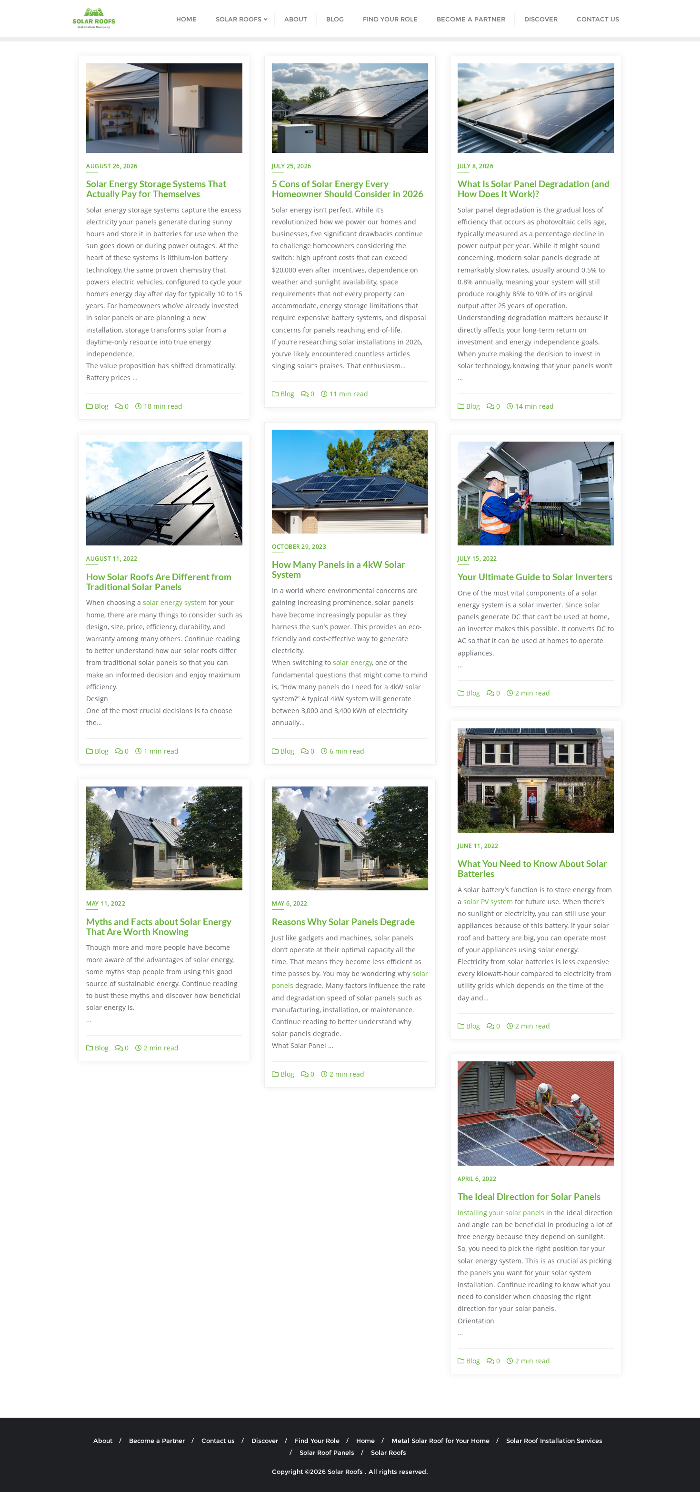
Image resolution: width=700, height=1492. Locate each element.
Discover (264, 1440)
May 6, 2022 (290, 903)
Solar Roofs (388, 1452)
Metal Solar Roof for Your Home (440, 1440)
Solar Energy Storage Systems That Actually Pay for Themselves (156, 188)
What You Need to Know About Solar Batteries (532, 868)
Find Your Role (317, 1440)
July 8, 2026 (475, 166)
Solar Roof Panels (327, 1452)
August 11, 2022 (112, 558)
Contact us (218, 1440)
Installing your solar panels (501, 1212)
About (102, 1440)
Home (365, 1440)
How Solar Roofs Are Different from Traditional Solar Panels (158, 581)
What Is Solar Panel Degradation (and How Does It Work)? (534, 188)
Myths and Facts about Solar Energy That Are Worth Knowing (158, 926)
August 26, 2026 (112, 166)
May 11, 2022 (105, 903)
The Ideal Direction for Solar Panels (529, 1196)
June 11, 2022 (478, 846)
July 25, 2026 (291, 166)
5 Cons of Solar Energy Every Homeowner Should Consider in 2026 (347, 188)
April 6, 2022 (477, 1179)
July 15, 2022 (477, 558)
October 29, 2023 (299, 547)
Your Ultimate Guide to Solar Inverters (535, 576)
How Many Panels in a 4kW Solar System (338, 569)
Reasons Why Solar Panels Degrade (343, 921)
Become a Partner (157, 1440)
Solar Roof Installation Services (554, 1440)
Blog (101, 406)
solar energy (352, 662)
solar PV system (488, 901)
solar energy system (175, 602)
